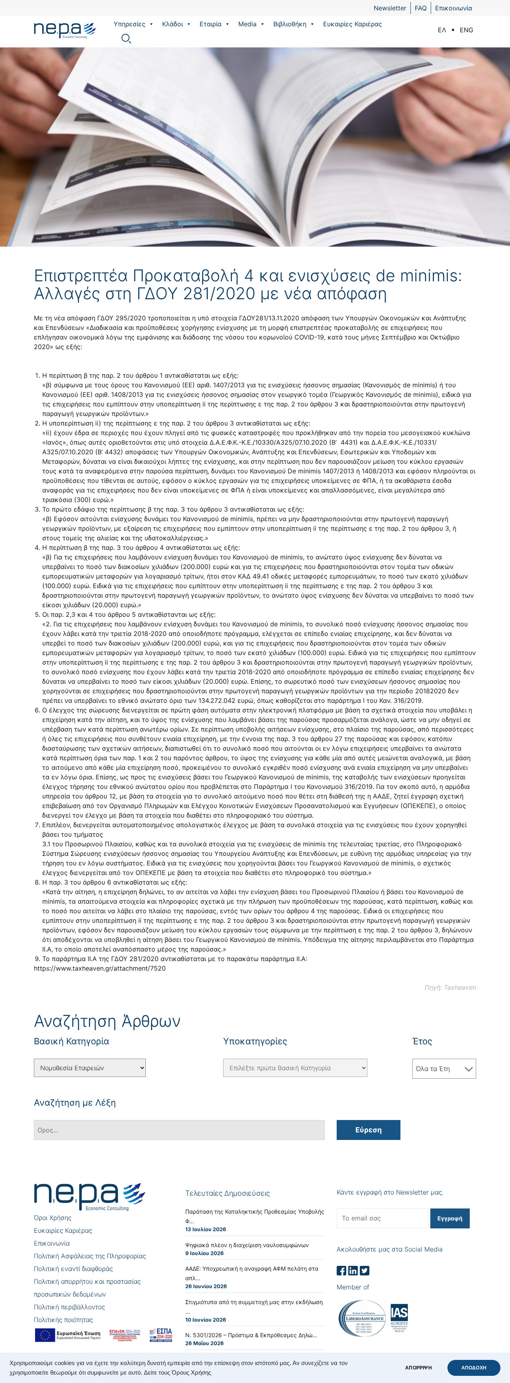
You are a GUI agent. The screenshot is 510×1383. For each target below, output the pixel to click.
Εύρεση (368, 1130)
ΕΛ (442, 30)
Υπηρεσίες (129, 24)
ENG (466, 30)
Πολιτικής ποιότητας (63, 1320)
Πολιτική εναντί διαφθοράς (73, 1269)
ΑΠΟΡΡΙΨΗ (418, 1368)
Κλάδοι (172, 24)
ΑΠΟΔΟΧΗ (473, 1368)
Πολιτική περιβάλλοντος (69, 1307)
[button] (151, 24)
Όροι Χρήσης (52, 1218)
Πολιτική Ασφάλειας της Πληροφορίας (90, 1256)
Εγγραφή (450, 1218)
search (126, 38)
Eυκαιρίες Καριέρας (352, 24)
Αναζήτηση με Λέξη (75, 1102)
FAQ (421, 8)
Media (247, 24)
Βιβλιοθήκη (289, 24)
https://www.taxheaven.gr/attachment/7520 (100, 968)
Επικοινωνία (453, 8)
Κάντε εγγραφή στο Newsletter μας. (390, 1192)
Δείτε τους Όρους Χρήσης (177, 1372)
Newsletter (390, 8)
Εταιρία (211, 24)
